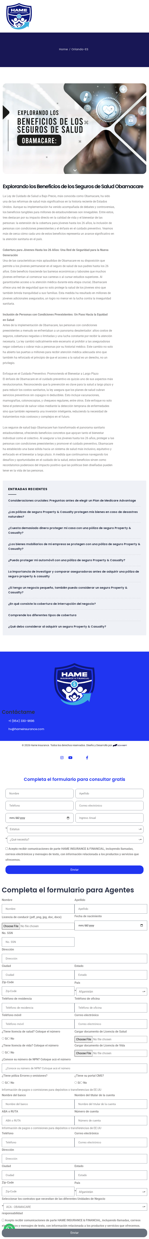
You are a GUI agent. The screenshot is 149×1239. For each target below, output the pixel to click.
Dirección (8, 949)
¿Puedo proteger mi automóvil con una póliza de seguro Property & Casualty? (66, 560)
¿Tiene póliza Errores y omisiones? (24, 1075)
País (77, 982)
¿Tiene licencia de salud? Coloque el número (31, 1031)
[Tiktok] (78, 757)
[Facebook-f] (87, 757)
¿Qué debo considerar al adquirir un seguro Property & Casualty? (57, 626)
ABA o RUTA (10, 1111)
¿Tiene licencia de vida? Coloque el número (30, 1045)
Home (63, 49)
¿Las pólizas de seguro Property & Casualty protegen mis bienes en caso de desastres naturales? (73, 514)
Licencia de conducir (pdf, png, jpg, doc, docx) (32, 917)
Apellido (79, 900)
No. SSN (7, 933)
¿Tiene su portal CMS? (89, 1075)
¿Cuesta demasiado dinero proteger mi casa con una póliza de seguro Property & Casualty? (69, 530)
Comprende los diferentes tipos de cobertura (42, 615)
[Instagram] (62, 757)
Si (6, 1038)
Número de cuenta (86, 1111)
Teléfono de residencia (17, 998)
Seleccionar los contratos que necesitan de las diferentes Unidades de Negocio (53, 1198)
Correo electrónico (86, 1015)
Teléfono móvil (11, 1015)
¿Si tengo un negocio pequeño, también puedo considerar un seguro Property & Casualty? (67, 590)
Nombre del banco (14, 1095)
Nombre (7, 900)
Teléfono (7, 1133)
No (12, 1038)
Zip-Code (8, 982)
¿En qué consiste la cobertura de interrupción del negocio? (52, 604)
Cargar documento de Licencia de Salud (100, 1031)
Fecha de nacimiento (88, 916)
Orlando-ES (79, 49)
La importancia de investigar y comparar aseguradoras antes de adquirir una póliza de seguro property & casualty (73, 574)
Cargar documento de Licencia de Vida (99, 1045)
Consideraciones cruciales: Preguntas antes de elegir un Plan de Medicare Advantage (72, 500)
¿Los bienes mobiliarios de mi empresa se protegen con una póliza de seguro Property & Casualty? (74, 546)
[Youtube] (70, 757)
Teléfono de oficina (87, 998)
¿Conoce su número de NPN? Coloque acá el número (36, 1059)
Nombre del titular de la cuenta (94, 1095)
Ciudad (6, 966)
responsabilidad (12, 1213)
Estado (78, 966)
